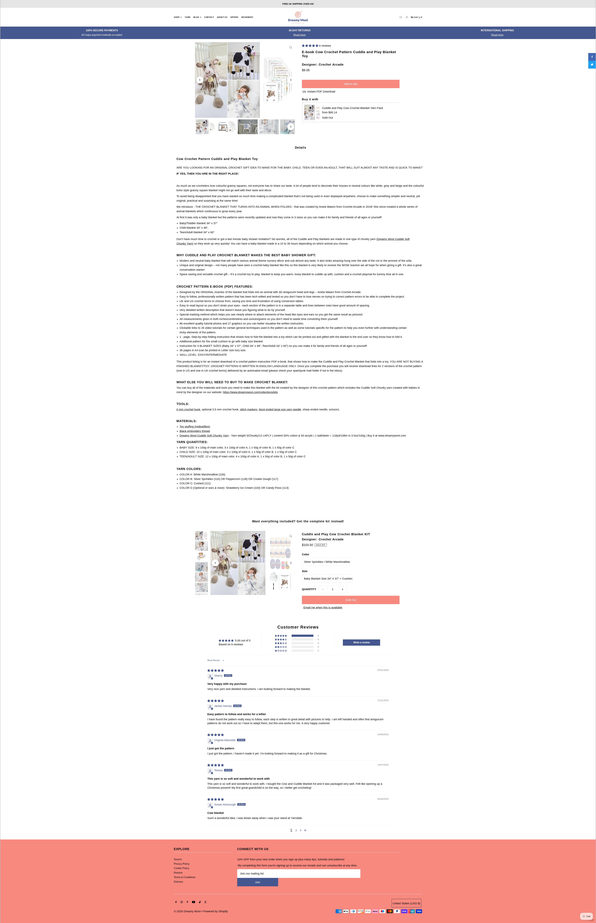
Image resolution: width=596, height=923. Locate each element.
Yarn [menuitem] (187, 17)
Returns (178, 872)
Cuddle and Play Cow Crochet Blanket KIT (336, 534)
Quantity (309, 589)
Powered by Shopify (215, 911)
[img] (215, 670)
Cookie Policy (181, 868)
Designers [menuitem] (247, 17)
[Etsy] (205, 902)
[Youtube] (193, 902)
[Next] (290, 79)
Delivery (178, 881)
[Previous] (199, 79)
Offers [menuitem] (234, 17)
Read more (295, 35)
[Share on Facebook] (592, 57)
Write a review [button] (361, 642)
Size (304, 571)
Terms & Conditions (184, 877)
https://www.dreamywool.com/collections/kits (250, 392)
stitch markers (248, 409)
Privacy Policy (182, 864)
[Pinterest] (187, 902)
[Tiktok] (200, 902)
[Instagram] (182, 902)
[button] (310, 45)
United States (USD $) (406, 903)
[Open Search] (401, 17)
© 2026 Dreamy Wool (187, 911)
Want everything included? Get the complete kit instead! (298, 521)
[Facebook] (176, 902)
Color (305, 554)
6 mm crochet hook (188, 409)
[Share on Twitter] (592, 65)
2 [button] (296, 830)
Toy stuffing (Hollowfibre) (195, 426)
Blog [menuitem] (196, 17)
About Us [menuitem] (222, 17)
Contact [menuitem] (209, 17)
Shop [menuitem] (176, 17)
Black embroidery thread (195, 431)
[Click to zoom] (290, 47)
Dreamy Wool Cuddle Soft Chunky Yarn (204, 435)
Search (178, 859)
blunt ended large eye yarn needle (280, 409)
